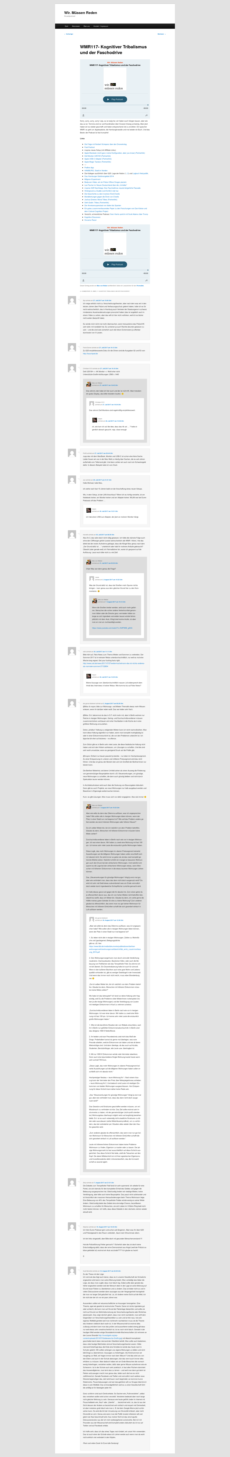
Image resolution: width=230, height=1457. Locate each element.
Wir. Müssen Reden (80, 12)
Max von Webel (102, 286)
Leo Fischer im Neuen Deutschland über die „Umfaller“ (105, 185)
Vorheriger (68, 34)
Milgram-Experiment (92, 179)
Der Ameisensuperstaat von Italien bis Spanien (102, 205)
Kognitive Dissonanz (92, 217)
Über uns (86, 26)
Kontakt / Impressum (101, 26)
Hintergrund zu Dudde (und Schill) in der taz (101, 190)
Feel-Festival (89, 147)
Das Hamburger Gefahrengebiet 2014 (99, 176)
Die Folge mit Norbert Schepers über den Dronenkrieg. (105, 144)
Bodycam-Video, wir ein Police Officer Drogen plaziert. (105, 182)
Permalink (140, 286)
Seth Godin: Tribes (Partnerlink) (96, 202)
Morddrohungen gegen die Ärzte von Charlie (101, 196)
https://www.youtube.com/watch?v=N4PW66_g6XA (112, 628)
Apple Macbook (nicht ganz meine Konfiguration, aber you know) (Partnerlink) (114, 153)
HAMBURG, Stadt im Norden (95, 170)
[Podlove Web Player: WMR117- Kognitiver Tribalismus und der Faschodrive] (115, 89)
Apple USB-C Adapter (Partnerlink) (98, 158)
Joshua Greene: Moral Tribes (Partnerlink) (100, 199)
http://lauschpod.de (90, 353)
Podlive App (89, 167)
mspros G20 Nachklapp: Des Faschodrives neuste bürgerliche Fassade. (112, 188)
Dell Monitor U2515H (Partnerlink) (97, 156)
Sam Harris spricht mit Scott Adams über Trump (129, 214)
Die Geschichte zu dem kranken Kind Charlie (102, 193)
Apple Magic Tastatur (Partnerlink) (97, 161)
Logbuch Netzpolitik (140, 173)
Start (66, 26)
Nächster (162, 34)
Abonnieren (76, 26)
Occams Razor (90, 220)
